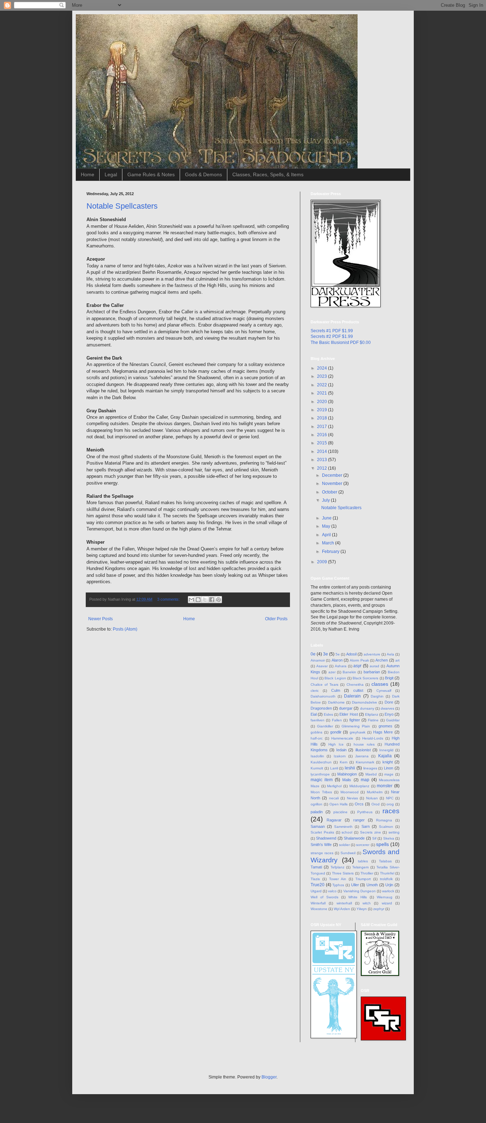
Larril (334, 768)
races (391, 811)
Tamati (316, 867)
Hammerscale (342, 738)
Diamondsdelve (364, 702)
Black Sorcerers (365, 678)
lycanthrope (320, 774)
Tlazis (315, 879)
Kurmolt (317, 768)
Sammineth (343, 827)
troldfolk (386, 879)
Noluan (372, 798)
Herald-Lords (372, 738)
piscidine (340, 812)
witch (367, 903)
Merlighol (334, 786)
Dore (389, 702)
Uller (355, 885)
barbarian (372, 672)
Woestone (319, 909)
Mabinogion (347, 774)
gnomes (385, 726)
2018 (322, 418)
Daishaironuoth (323, 696)
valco (332, 891)
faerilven (317, 720)
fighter (354, 720)
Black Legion (335, 678)
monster (384, 785)
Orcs (359, 804)
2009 (322, 561)
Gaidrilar (393, 720)
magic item (322, 779)
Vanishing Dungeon (359, 891)
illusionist (363, 750)
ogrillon (316, 804)
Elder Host (348, 714)
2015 (322, 442)
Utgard (316, 891)
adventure (372, 654)
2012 (322, 468)
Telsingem (360, 867)
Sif (374, 838)
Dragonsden (321, 708)
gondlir (336, 732)
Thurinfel (387, 873)
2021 (322, 393)
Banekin (349, 672)
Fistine (373, 720)
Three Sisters (343, 873)
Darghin (377, 696)
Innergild (386, 750)
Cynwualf (383, 691)
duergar (346, 708)
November (332, 483)
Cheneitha (355, 684)
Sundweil (347, 853)
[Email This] (191, 599)
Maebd (371, 774)
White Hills (357, 897)
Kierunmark (365, 762)
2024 (322, 368)
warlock (388, 891)
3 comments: (169, 599)
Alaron (337, 660)
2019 (322, 409)
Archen (381, 660)
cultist (358, 690)
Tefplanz (337, 867)
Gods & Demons (203, 174)
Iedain (341, 750)
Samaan (318, 826)
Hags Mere (383, 732)
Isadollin (317, 756)
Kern (344, 762)
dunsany (367, 708)
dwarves (387, 708)
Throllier (366, 873)
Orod (375, 804)
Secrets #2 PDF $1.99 (332, 336)
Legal (111, 174)
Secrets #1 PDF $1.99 (332, 330)
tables (363, 861)
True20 (317, 884)
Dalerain (352, 696)
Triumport (363, 879)
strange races (322, 853)
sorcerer (362, 845)
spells (382, 844)
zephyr (378, 909)
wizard (387, 903)
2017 (322, 426)
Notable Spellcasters (122, 206)
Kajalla (385, 755)
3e (325, 654)
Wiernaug (384, 897)
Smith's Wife (321, 844)
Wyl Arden (342, 909)
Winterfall (318, 903)
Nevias (352, 798)
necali (334, 798)
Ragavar (334, 820)
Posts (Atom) (125, 629)
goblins (316, 732)
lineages (370, 768)
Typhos (338, 885)
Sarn (365, 826)
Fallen (337, 720)
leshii (350, 768)
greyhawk (357, 732)
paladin (317, 812)
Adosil (351, 654)
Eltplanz (371, 714)
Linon (388, 768)
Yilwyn (361, 909)
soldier (344, 845)
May (326, 526)
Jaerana (362, 756)
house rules (364, 744)
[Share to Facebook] (211, 599)
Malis (346, 780)
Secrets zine (370, 832)
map (365, 779)
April (327, 534)
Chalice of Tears (324, 684)
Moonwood (349, 792)
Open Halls (338, 804)
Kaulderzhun (321, 762)
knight (387, 762)
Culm (335, 690)
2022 (322, 384)
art (397, 660)
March (328, 542)
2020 (322, 401)
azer (332, 672)
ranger (359, 820)
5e (338, 654)
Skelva (388, 838)
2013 (322, 459)
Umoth (372, 885)
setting (394, 832)
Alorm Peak (359, 660)
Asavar (322, 666)
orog (390, 804)
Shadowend (326, 838)
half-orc (317, 738)
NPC (389, 798)
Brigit (389, 678)
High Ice (336, 744)
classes (379, 684)
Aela (390, 654)
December (332, 475)
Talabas (385, 861)
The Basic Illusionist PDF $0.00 (341, 342)
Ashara (341, 666)
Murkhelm (374, 792)
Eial (314, 714)
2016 (322, 434)
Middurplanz (359, 786)
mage (388, 774)
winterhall (344, 903)
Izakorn (340, 756)
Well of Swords (324, 897)
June (327, 518)
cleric (315, 691)
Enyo (389, 714)
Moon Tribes (321, 792)
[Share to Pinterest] (218, 599)
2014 (322, 451)
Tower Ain (337, 879)
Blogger (269, 1077)
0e (313, 654)
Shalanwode (354, 838)
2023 (322, 376)
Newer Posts (100, 618)
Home (87, 174)
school (347, 832)
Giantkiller (325, 726)
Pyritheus (365, 812)
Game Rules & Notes (151, 174)
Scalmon (386, 827)
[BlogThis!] (198, 599)
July (326, 500)
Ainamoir (318, 660)
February (331, 551)
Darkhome (336, 702)
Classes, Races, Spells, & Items (267, 174)
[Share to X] (204, 599)
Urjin (389, 885)
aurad (374, 666)
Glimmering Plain (356, 726)
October (330, 492)
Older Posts (276, 618)
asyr (357, 665)
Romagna (384, 820)
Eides (328, 714)
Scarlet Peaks (322, 832)
